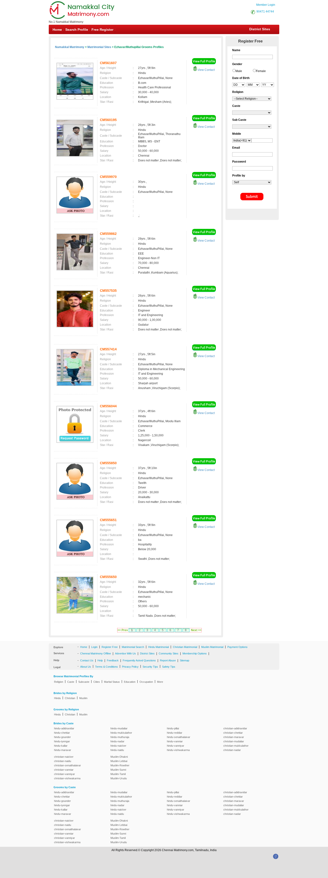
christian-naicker (63, 756)
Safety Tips (168, 666)
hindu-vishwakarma (178, 750)
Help (100, 660)
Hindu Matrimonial (158, 647)
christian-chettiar (233, 732)
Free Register (102, 29)
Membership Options (194, 653)
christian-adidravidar (235, 728)
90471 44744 (265, 11)
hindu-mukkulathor (121, 732)
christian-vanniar (63, 769)
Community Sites (168, 653)
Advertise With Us (125, 653)
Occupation (146, 681)
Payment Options (237, 647)
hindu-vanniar (175, 741)
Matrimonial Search (133, 647)
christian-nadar (232, 750)
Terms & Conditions (106, 666)
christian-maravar (233, 737)
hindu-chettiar (62, 732)
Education (129, 681)
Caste (70, 681)
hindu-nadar (117, 741)
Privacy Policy (130, 666)
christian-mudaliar (233, 741)
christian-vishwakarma (67, 778)
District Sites (259, 29)
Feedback (113, 660)
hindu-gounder (62, 737)
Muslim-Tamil (118, 774)
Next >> (196, 630)
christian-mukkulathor (236, 745)
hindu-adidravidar (64, 728)
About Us (85, 666)
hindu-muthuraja (119, 737)
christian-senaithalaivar (67, 765)
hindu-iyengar (62, 741)
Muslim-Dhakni (119, 756)
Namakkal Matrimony (69, 47)
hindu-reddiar (174, 732)
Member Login (265, 4)
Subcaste (83, 681)
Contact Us (86, 660)
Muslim (83, 698)
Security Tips (150, 666)
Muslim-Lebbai (118, 761)
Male (239, 71)
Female (261, 71)
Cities (96, 681)
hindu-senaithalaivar (178, 737)
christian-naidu (62, 761)
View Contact (206, 70)
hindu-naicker (118, 745)
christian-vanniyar (64, 774)
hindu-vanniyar (175, 745)
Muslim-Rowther (119, 765)
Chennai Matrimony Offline (95, 653)
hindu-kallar (60, 745)
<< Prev (122, 630)
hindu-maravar (62, 750)
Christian (70, 698)
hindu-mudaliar (119, 728)
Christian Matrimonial (185, 647)
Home (57, 29)
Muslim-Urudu (118, 778)
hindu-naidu (117, 750)
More (160, 681)
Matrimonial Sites (99, 47)
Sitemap (184, 660)
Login (94, 647)
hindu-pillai (173, 728)
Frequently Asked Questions (139, 660)
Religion (58, 681)
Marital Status (112, 681)
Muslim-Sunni (118, 769)
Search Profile (76, 29)
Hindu (57, 698)
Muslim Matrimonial (212, 647)
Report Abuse (168, 660)
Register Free (110, 647)
